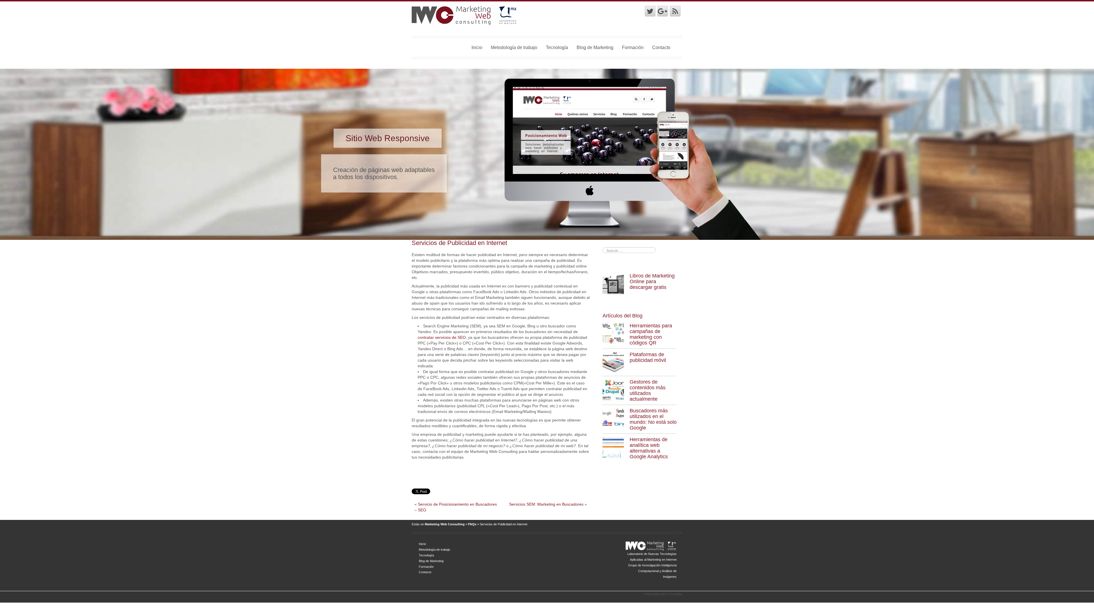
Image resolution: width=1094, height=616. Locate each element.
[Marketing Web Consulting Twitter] (650, 11)
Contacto (661, 47)
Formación (633, 47)
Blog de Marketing (595, 47)
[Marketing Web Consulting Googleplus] (662, 11)
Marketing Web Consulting (445, 524)
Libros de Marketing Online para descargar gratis (652, 281)
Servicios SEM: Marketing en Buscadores (546, 504)
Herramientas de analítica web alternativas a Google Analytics (649, 448)
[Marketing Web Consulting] (465, 15)
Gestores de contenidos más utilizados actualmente (648, 390)
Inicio (477, 47)
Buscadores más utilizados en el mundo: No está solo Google (653, 419)
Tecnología (557, 47)
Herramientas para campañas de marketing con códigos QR (651, 334)
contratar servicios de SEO (442, 337)
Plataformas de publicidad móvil (648, 357)
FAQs (472, 524)
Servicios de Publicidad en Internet (459, 242)
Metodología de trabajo (514, 47)
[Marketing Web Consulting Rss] (675, 11)
